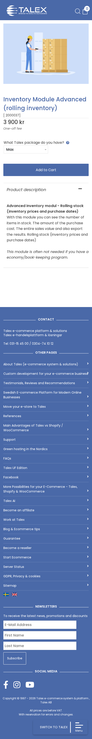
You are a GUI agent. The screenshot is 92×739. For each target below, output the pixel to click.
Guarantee (11, 538)
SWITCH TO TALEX (54, 727)
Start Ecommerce (17, 557)
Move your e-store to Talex (24, 406)
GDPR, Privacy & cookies (21, 576)
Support (9, 439)
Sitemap (10, 585)
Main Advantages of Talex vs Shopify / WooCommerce (33, 427)
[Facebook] (8, 684)
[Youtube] (29, 684)
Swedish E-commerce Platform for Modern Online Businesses (42, 394)
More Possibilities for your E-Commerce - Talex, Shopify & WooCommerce (40, 489)
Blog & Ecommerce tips (21, 529)
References (12, 416)
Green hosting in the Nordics (25, 449)
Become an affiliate (18, 510)
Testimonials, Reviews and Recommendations (39, 383)
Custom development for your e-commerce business (45, 373)
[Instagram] (19, 684)
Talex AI (9, 501)
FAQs (7, 458)
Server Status (13, 567)
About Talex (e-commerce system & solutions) (40, 364)
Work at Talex (14, 519)
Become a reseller (17, 548)
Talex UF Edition (15, 468)
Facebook (11, 477)
